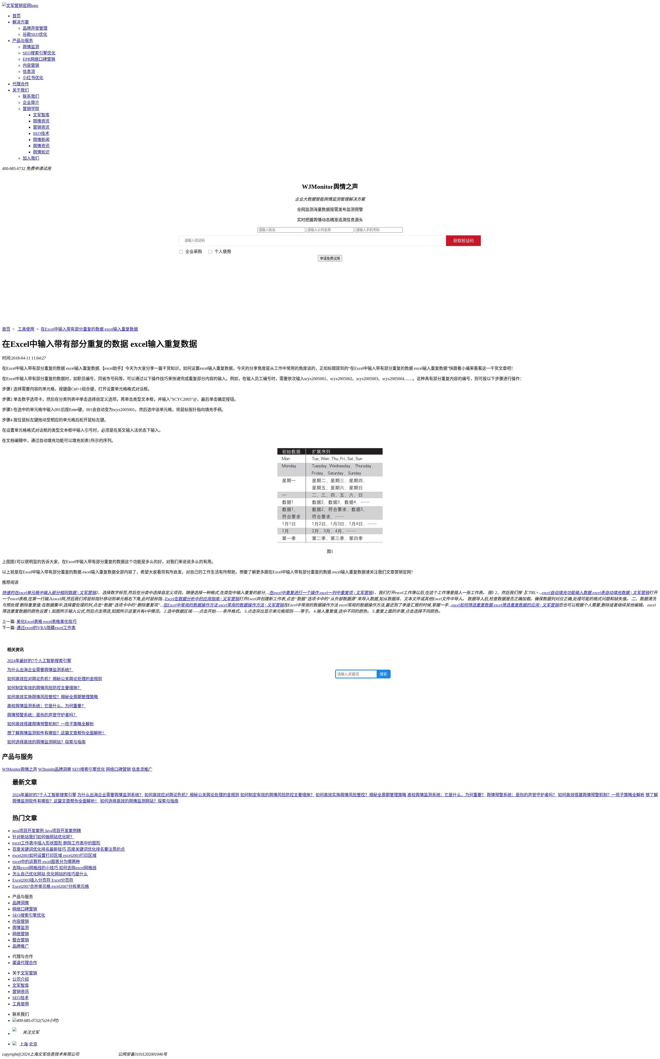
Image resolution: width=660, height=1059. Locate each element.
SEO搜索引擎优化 (39, 53)
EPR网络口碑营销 (39, 59)
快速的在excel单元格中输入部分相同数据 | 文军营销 (49, 592)
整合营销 (20, 940)
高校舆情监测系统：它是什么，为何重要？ (46, 706)
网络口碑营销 (118, 769)
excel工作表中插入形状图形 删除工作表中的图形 (56, 843)
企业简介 (31, 102)
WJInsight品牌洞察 (54, 769)
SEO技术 (41, 133)
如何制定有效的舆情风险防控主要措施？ (44, 688)
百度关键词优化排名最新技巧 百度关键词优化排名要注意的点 (68, 849)
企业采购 (193, 251)
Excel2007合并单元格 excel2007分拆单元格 (50, 886)
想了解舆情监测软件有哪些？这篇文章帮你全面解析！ (56, 733)
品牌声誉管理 (35, 28)
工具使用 (26, 329)
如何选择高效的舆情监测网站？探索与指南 (46, 742)
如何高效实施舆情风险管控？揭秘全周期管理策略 (52, 697)
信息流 (29, 71)
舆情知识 (41, 152)
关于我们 (20, 90)
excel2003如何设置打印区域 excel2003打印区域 (54, 855)
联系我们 (31, 96)
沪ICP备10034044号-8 (98, 1054)
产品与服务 (22, 40)
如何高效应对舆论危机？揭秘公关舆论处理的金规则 (54, 679)
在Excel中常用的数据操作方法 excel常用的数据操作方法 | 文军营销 (223, 605)
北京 (33, 1044)
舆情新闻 (41, 139)
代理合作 (20, 84)
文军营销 (29, 973)
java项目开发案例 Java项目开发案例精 (46, 830)
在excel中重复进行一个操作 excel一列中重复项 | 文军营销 (320, 592)
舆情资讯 (41, 121)
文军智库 (41, 115)
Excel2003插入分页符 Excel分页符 (42, 880)
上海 (24, 1044)
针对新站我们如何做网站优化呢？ (43, 837)
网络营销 (20, 934)
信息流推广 (142, 769)
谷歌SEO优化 (35, 34)
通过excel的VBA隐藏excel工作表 (46, 628)
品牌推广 (20, 946)
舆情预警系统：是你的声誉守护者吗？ (42, 715)
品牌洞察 (20, 903)
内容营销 (31, 65)
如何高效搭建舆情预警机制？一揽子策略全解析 (50, 724)
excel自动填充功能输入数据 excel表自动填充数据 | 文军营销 (595, 592)
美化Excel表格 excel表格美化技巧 (46, 621)
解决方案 (20, 22)
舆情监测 (31, 47)
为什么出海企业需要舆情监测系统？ (40, 670)
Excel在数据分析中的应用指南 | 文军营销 (202, 599)
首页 (16, 16)
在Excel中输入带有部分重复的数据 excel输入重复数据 (89, 329)
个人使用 (222, 251)
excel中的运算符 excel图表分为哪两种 (46, 861)
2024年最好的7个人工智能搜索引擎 (39, 661)
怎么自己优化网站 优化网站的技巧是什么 (50, 874)
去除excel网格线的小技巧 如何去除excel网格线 (54, 868)
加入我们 (31, 158)
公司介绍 (20, 979)
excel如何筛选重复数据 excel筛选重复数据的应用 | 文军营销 (505, 605)
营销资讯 (41, 127)
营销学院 (31, 108)
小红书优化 (33, 78)
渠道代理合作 (24, 963)
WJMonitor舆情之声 (19, 769)
